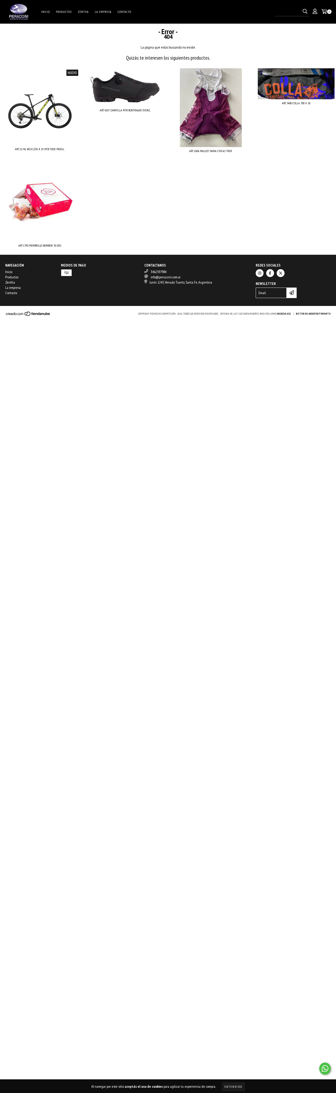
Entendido (233, 1087)
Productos (64, 12)
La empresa (103, 12)
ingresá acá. (284, 313)
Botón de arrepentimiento (313, 313)
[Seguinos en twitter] (281, 273)
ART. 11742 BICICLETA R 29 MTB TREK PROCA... (40, 149)
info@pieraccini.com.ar (166, 277)
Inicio (45, 12)
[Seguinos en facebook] (270, 273)
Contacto (124, 12)
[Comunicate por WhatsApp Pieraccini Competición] (325, 1069)
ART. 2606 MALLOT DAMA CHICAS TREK (210, 151)
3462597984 (158, 271)
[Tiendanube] (28, 315)
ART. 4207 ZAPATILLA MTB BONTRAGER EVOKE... (125, 110)
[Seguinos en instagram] (260, 273)
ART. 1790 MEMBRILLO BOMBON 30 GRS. (39, 245)
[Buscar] (305, 11)
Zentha (83, 12)
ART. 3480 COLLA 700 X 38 (296, 103)
